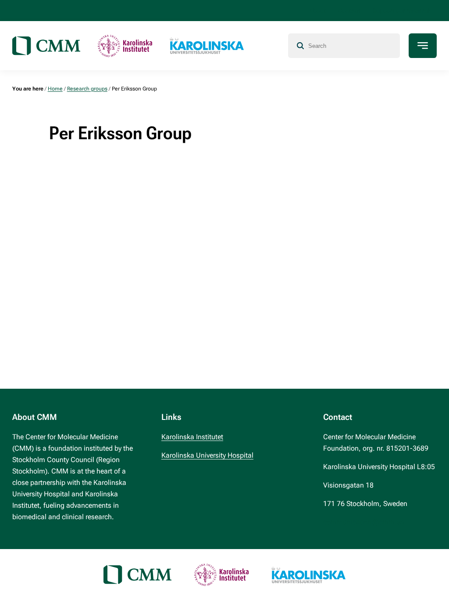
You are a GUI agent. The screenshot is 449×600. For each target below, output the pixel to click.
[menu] (423, 45)
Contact (349, 10)
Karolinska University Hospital (207, 455)
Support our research (401, 10)
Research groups (87, 89)
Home (55, 89)
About (317, 10)
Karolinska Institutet (192, 437)
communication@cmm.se (363, 522)
